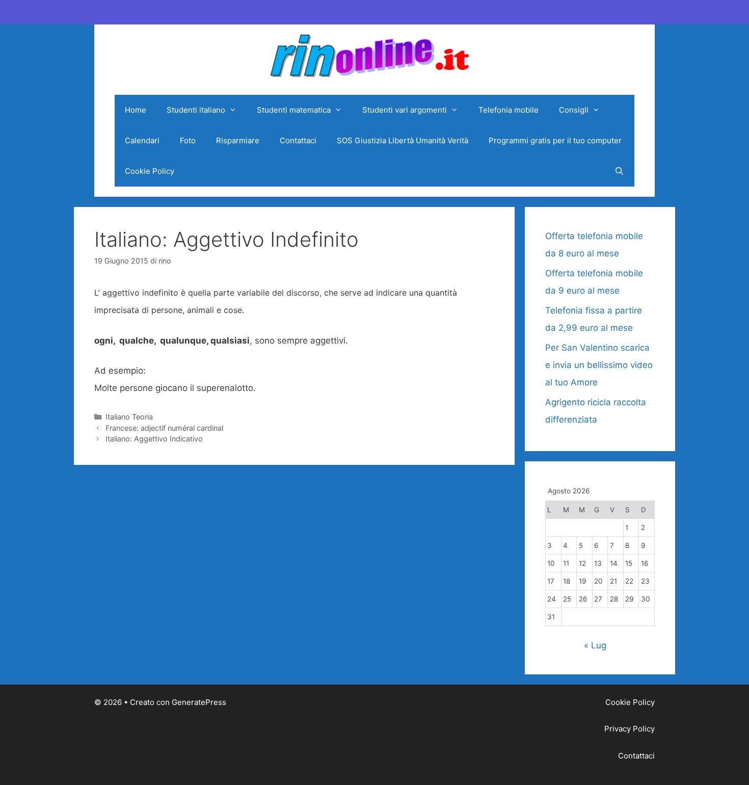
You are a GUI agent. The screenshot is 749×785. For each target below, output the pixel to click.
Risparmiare (237, 140)
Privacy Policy (629, 729)
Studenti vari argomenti (404, 110)
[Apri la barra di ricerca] (619, 171)
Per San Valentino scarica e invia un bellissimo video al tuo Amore (599, 365)
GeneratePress (199, 702)
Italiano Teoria (129, 416)
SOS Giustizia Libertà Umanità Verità (402, 140)
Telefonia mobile (508, 110)
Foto (188, 140)
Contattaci (298, 140)
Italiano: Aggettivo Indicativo (154, 438)
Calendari (142, 140)
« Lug (595, 645)
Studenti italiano (196, 110)
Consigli (573, 110)
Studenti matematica (294, 110)
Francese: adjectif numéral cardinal (164, 428)
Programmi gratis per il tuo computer (555, 140)
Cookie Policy (149, 171)
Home (135, 110)
